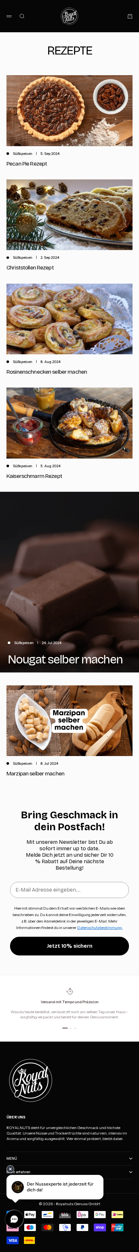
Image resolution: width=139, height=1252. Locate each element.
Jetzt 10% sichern (69, 946)
